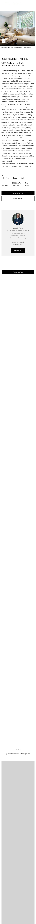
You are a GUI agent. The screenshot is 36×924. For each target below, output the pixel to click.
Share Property (18, 198)
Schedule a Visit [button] (18, 193)
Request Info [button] (18, 250)
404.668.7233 (18, 245)
